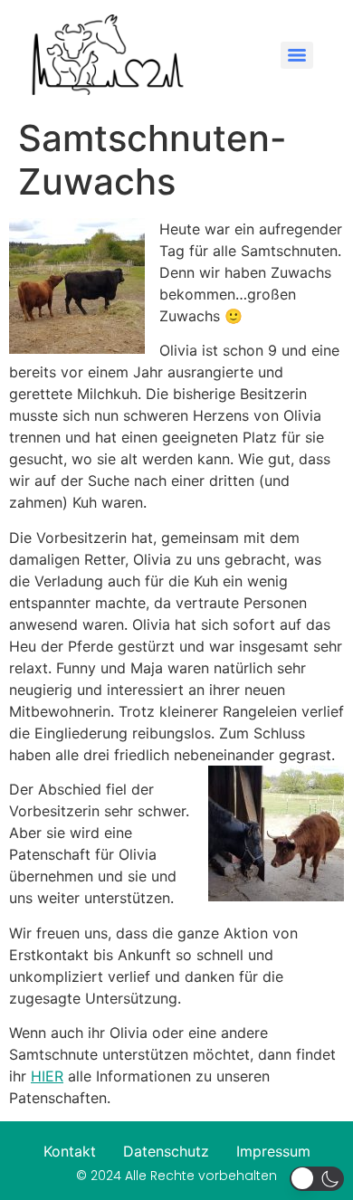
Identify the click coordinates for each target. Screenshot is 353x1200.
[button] (317, 1179)
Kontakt (69, 1151)
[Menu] (297, 55)
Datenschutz (166, 1151)
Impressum (273, 1151)
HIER (47, 1076)
